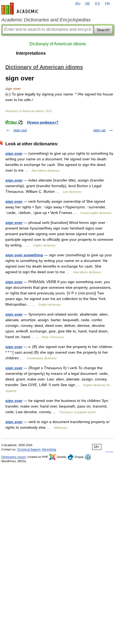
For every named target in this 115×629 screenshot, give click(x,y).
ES (97, 4)
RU (77, 4)
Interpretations (31, 53)
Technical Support (28, 449)
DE (87, 4)
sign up (99, 130)
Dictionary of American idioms (57, 44)
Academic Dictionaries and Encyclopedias (46, 20)
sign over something (24, 255)
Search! (103, 30)
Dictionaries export (13, 456)
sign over (13, 153)
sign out (20, 130)
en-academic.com (20, 8)
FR (107, 4)
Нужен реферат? (43, 122)
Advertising (49, 449)
